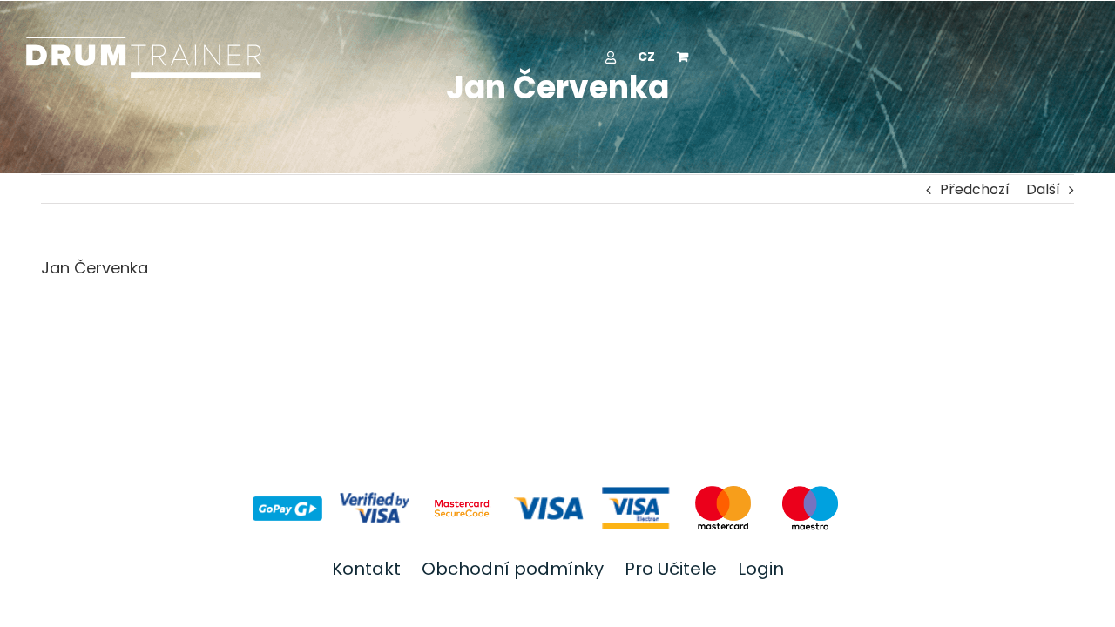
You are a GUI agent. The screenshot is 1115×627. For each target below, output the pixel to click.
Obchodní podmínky (513, 568)
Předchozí (975, 189)
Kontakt (366, 568)
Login (761, 568)
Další (1043, 189)
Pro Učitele (671, 568)
